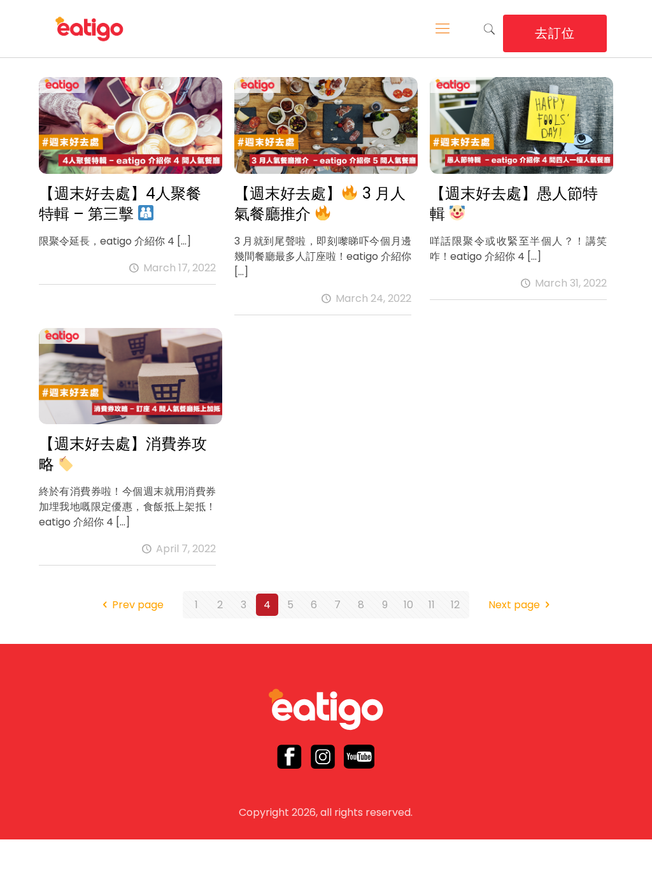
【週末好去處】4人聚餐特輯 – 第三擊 (120, 203)
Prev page (138, 604)
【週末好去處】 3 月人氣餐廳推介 (320, 203)
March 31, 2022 (571, 283)
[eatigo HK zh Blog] (90, 28)
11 (432, 604)
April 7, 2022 (186, 548)
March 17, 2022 (179, 267)
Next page (514, 604)
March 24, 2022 (373, 298)
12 (455, 604)
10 (408, 604)
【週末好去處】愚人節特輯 (514, 203)
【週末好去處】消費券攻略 (123, 453)
